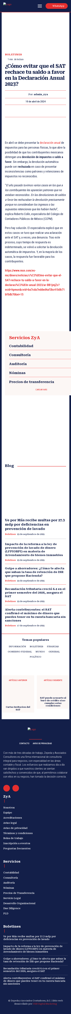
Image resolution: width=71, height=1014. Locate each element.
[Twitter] (27, 111)
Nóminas (17, 373)
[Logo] (11, 6)
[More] (50, 111)
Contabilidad (21, 346)
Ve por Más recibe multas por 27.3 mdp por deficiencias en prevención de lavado (35, 524)
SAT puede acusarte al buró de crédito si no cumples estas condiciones (53, 702)
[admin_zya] (25, 94)
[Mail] (6, 788)
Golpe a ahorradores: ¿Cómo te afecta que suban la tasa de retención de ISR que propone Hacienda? (34, 572)
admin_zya (41, 94)
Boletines (13, 54)
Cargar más (41, 389)
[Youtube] (55, 1009)
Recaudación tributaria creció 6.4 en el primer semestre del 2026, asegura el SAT (35, 592)
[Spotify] (39, 1009)
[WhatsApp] (43, 111)
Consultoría (20, 355)
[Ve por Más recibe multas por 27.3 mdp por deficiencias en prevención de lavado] (35, 493)
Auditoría (18, 364)
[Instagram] (24, 1009)
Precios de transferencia (31, 382)
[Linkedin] (32, 1009)
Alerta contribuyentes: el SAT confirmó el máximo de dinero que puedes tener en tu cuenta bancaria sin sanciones (34, 981)
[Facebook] (20, 111)
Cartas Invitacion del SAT (18, 708)
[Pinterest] (35, 111)
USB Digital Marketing (45, 1004)
